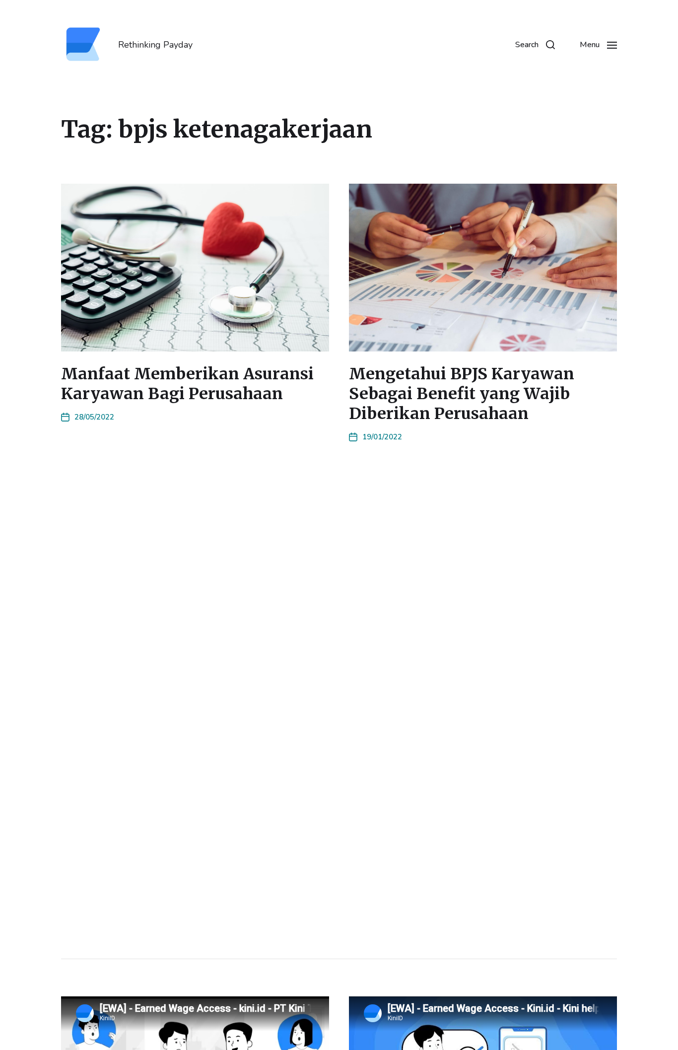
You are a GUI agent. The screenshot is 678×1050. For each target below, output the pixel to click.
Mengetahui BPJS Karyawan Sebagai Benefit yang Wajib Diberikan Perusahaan (461, 393)
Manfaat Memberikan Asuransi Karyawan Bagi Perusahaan (187, 384)
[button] (535, 44)
